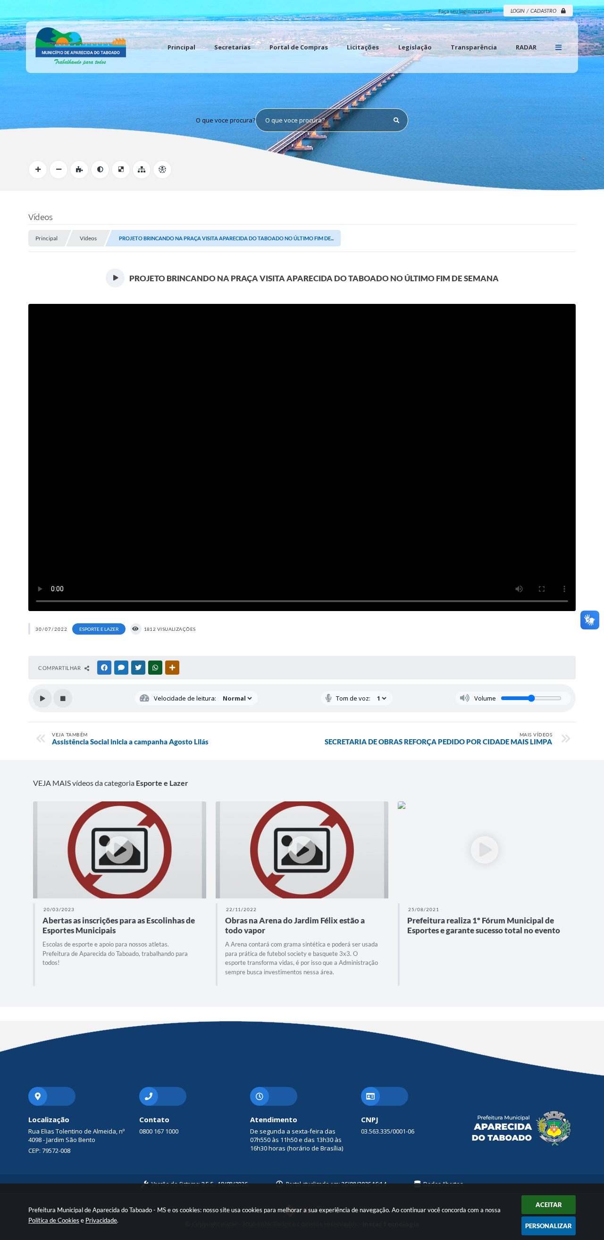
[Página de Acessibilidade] (162, 169)
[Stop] (62, 698)
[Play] (42, 698)
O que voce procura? (225, 120)
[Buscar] (396, 120)
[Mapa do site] (141, 169)
